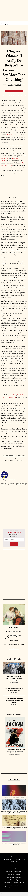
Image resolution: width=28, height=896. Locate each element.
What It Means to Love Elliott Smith (14, 797)
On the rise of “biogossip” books (14, 631)
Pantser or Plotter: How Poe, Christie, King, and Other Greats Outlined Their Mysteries (14, 678)
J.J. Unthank (15, 682)
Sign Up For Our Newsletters (14, 871)
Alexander (16, 168)
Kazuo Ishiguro (14, 458)
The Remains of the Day (20, 462)
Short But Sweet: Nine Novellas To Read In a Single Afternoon (14, 844)
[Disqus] (14, 506)
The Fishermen (20, 460)
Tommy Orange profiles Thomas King (14, 644)
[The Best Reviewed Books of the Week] (15, 732)
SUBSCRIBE (14, 544)
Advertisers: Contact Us (14, 877)
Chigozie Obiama (21, 455)
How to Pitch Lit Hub (14, 874)
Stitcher (13, 397)
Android (8, 397)
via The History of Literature (14, 91)
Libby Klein (14, 704)
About (14, 869)
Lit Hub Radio (23, 458)
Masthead (14, 866)
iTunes (14, 395)
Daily (13, 627)
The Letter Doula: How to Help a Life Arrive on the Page (14, 828)
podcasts (12, 460)
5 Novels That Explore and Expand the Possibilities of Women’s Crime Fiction (14, 700)
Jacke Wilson (5, 458)
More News (14, 648)
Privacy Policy (14, 880)
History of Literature (7, 96)
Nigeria (6, 460)
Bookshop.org (10, 887)
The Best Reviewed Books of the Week (15, 749)
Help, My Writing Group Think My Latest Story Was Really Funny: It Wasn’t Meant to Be (14, 812)
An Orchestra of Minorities (9, 455)
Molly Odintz (14, 692)
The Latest (14, 779)
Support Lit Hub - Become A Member (14, 882)
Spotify (19, 395)
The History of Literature (7, 462)
